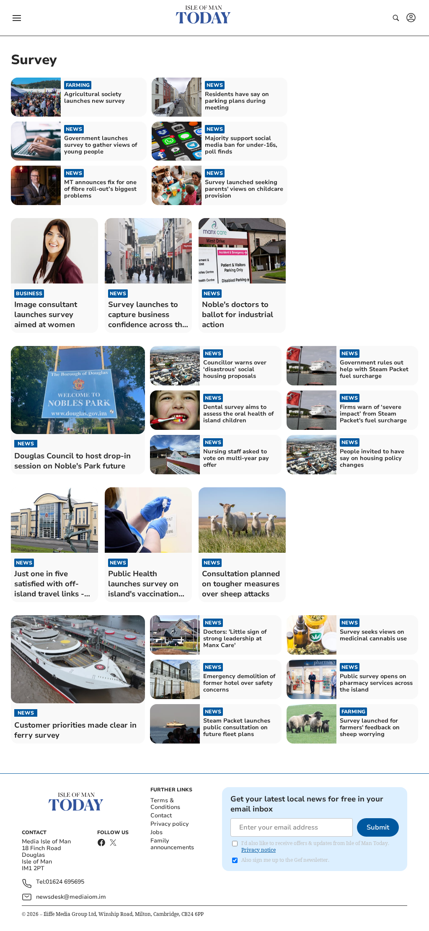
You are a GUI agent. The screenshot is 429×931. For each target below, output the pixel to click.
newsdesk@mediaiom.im (71, 897)
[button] (17, 18)
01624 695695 (65, 882)
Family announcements (172, 844)
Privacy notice (258, 850)
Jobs (156, 832)
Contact (161, 815)
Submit (378, 827)
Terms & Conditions (165, 803)
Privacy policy (169, 824)
